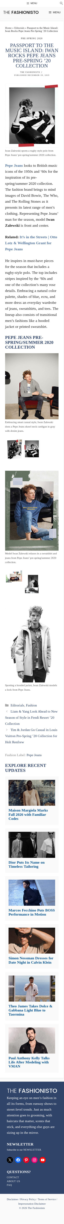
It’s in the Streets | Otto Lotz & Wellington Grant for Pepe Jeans (31, 243)
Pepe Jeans (14, 165)
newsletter (32, 1150)
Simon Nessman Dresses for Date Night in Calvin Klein (31, 960)
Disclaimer (13, 1199)
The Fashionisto (30, 72)
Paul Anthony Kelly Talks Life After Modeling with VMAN (29, 1062)
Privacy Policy (28, 1199)
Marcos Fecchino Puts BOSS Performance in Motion (32, 912)
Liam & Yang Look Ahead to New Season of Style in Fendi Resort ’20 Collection (31, 718)
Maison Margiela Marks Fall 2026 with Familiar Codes (28, 814)
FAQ (9, 1185)
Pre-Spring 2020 (32, 38)
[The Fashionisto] (21, 12)
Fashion (31, 705)
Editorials (19, 28)
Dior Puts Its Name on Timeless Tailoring (27, 864)
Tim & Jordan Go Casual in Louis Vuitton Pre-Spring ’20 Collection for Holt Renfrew (31, 736)
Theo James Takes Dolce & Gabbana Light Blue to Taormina (30, 1010)
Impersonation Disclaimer (32, 1203)
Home (8, 28)
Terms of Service (47, 1199)
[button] (61, 4)
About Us (13, 1181)
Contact (13, 1177)
